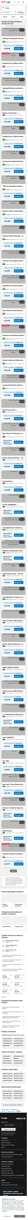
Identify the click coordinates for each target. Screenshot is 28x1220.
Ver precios (18, 48)
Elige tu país (4, 1122)
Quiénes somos (5, 1140)
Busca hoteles (5, 1109)
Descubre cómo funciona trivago (9, 1185)
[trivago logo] (6, 2)
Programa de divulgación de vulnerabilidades (12, 1175)
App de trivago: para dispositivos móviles (11, 1154)
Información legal (5, 1166)
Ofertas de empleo (6, 1142)
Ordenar (5, 16)
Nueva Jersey (11, 1111)
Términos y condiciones (7, 1164)
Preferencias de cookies (7, 1173)
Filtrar (13, 16)
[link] (14, 2)
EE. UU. (3, 1111)
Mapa (21, 16)
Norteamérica (14, 1109)
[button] (13, 7)
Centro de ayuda (5, 1182)
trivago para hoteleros (6, 1156)
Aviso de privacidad (6, 1168)
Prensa (3, 1147)
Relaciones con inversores (7, 1145)
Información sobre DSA (7, 1170)
